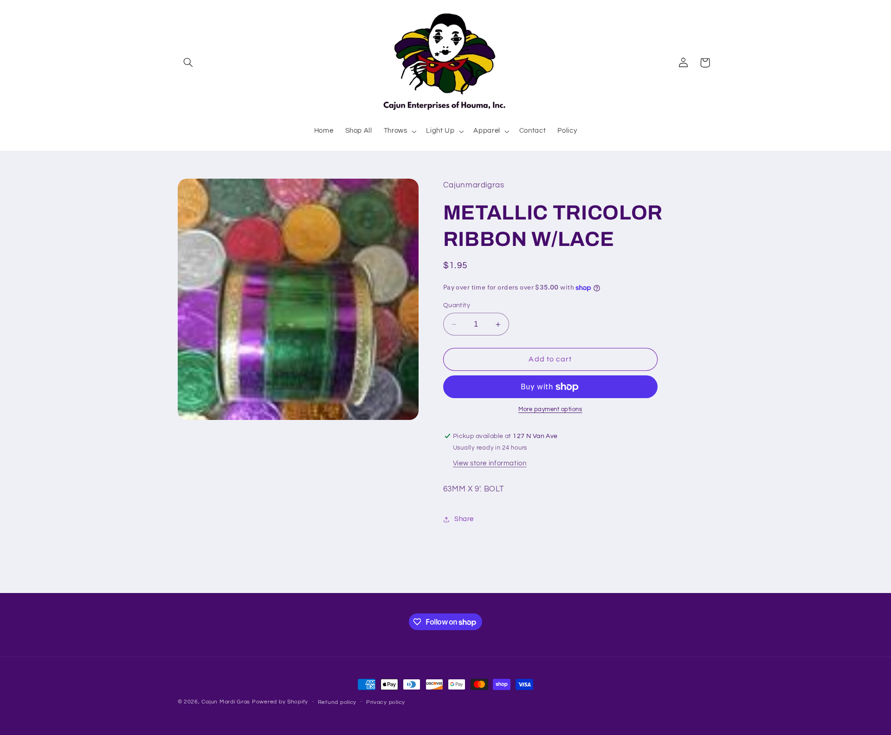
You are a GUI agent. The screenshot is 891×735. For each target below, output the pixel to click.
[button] (188, 62)
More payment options (550, 410)
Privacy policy (385, 702)
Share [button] (464, 519)
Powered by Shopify (280, 701)
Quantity (456, 305)
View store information (490, 463)
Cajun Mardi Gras (225, 701)
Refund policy (337, 702)
